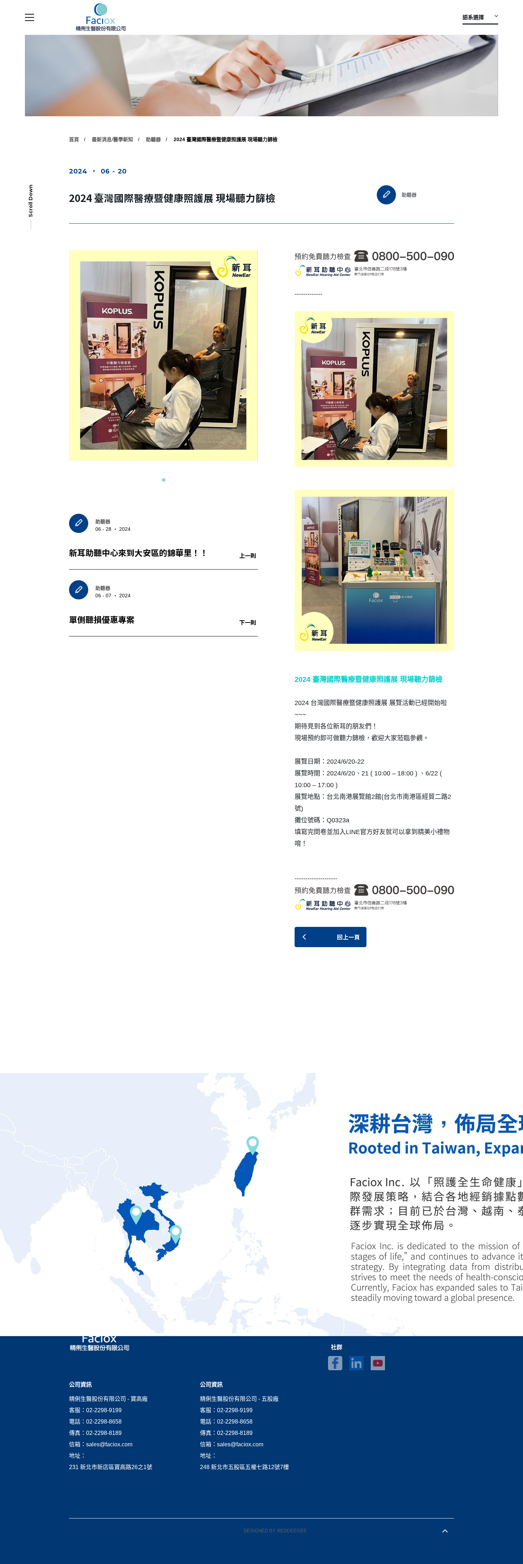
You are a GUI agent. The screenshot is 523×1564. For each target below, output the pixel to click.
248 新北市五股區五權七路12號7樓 (244, 1467)
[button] (164, 480)
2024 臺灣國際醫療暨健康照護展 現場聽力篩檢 (226, 139)
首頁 (74, 139)
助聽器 (153, 139)
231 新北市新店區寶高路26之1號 (110, 1467)
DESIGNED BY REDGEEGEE (275, 1530)
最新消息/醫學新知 (112, 139)
